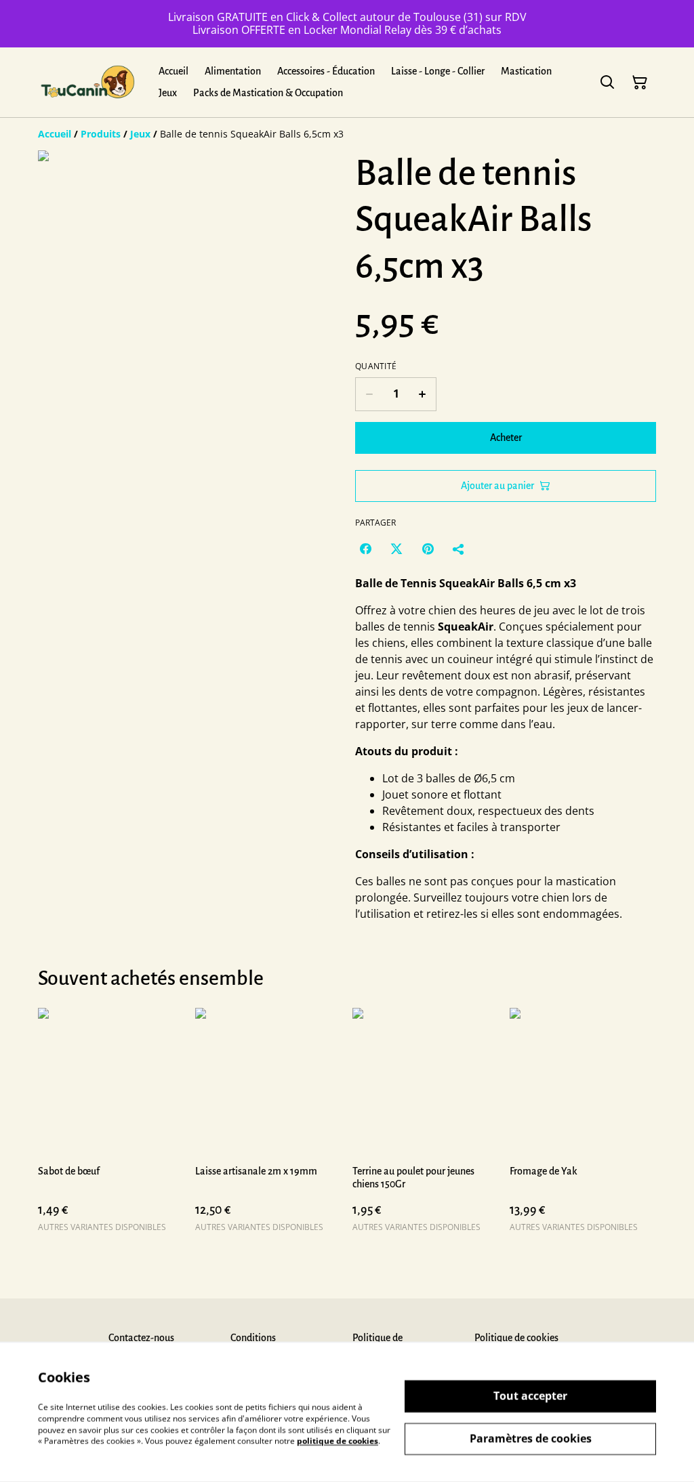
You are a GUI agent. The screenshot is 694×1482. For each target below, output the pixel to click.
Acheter (506, 437)
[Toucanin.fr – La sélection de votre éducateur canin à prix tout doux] (87, 82)
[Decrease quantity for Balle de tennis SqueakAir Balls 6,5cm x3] (369, 394)
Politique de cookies (516, 1337)
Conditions (253, 1337)
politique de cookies (337, 1441)
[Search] (607, 83)
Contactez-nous (141, 1337)
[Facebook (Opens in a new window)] (365, 548)
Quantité (375, 366)
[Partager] (459, 548)
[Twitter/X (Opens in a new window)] (396, 548)
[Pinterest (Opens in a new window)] (427, 548)
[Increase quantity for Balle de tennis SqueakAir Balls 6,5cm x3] (422, 394)
